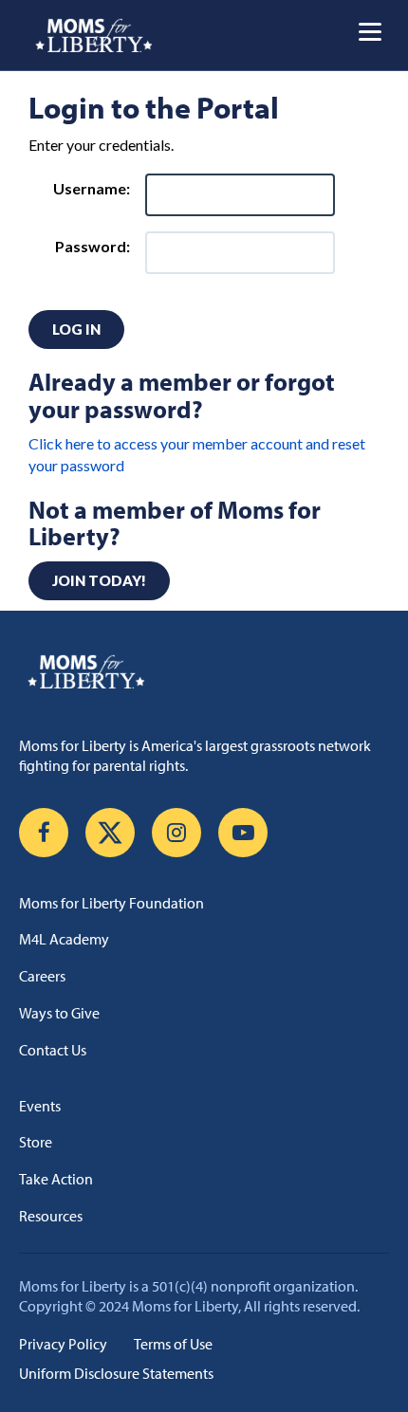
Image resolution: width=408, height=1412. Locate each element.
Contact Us (52, 1049)
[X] (110, 832)
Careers (42, 975)
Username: (91, 188)
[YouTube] (243, 832)
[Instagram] (176, 832)
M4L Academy (64, 938)
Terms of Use (173, 1343)
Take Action (56, 1178)
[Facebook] (43, 832)
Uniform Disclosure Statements (116, 1373)
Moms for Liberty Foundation (111, 902)
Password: (92, 246)
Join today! (99, 580)
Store (35, 1141)
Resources (51, 1215)
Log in (76, 329)
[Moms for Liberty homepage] (204, 671)
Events (40, 1105)
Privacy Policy (63, 1343)
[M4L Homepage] (94, 35)
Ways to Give (59, 1012)
